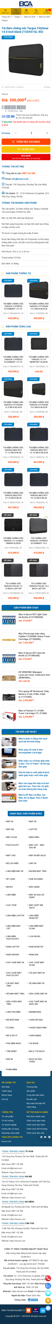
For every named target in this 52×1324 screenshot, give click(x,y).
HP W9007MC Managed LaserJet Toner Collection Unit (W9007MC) (34, 675)
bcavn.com (6, 1141)
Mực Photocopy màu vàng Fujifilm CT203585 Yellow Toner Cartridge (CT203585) (34, 636)
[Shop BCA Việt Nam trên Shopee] (28, 1310)
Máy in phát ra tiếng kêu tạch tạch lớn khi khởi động (33, 740)
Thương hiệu (32, 1087)
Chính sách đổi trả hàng (37, 1129)
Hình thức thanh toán (36, 1116)
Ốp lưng (10, 879)
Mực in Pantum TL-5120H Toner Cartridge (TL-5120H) (33, 712)
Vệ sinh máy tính (15, 994)
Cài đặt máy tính (12, 984)
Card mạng (35, 1035)
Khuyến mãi (32, 1099)
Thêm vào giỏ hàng (28, 141)
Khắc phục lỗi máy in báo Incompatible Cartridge (31, 751)
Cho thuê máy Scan (36, 963)
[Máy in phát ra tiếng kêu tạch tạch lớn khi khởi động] (9, 741)
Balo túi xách (29, 17)
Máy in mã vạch (37, 855)
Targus (17, 17)
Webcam (33, 954)
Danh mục (5, 13)
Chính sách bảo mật (35, 1133)
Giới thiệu (6, 1087)
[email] (48, 1293)
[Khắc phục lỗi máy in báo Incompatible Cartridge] (9, 752)
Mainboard (35, 1012)
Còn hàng (8, 37)
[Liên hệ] (48, 1301)
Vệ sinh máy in (36, 983)
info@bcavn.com (20, 179)
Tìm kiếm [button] (16, 13)
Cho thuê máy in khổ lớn (38, 1002)
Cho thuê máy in (15, 962)
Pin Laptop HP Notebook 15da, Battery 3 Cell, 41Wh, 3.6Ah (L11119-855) (34, 694)
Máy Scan (11, 837)
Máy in (9, 821)
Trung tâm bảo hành (35, 1095)
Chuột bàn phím (37, 1027)
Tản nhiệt (11, 1051)
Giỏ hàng (46, 11)
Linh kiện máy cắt (13, 927)
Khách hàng (7, 1095)
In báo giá (28, 149)
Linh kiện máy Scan (36, 927)
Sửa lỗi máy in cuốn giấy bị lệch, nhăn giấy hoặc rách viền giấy (34, 774)
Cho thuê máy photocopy (13, 974)
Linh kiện (11, 895)
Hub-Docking (36, 879)
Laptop (33, 829)
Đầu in (9, 1059)
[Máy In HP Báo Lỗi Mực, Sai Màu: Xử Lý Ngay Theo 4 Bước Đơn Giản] (9, 797)
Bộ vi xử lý (11, 1035)
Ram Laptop (12, 947)
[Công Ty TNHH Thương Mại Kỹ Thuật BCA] (26, 4)
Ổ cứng (10, 1027)
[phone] (48, 1278)
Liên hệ (5, 1099)
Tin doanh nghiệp (9, 1125)
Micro (9, 887)
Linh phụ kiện (13, 1012)
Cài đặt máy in (37, 973)
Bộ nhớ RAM (12, 1020)
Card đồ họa (36, 1020)
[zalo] (48, 1286)
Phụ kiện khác (13, 1043)
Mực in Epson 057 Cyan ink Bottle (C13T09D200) (32, 654)
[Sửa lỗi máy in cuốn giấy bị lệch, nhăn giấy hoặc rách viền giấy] (9, 775)
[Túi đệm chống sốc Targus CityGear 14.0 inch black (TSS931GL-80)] (26, 60)
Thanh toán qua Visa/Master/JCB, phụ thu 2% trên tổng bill (32, 116)
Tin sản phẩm (7, 1116)
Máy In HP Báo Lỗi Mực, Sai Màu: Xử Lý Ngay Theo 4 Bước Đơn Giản (33, 798)
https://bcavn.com (17, 1172)
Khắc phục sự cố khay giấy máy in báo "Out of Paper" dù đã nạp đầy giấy (34, 764)
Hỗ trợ (36, 13)
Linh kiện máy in (14, 871)
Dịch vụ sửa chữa (35, 1060)
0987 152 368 (17, 1164)
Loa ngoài (34, 936)
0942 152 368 (32, 1287)
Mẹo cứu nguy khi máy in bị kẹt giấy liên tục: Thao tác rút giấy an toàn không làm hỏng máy (34, 786)
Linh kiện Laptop (15, 915)
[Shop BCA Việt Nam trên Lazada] (35, 1310)
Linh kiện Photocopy (12, 937)
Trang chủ (6, 17)
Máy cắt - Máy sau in (36, 846)
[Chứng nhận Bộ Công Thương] (32, 1300)
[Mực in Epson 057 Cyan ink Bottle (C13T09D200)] (9, 659)
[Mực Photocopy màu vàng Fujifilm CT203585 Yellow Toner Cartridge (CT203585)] (9, 639)
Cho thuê (11, 905)
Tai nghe (33, 1043)
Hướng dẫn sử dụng (10, 1129)
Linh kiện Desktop (34, 916)
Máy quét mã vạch (36, 906)
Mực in (32, 821)
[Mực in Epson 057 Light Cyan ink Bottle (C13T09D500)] (9, 620)
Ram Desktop (36, 947)
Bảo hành (34, 887)
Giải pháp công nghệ (10, 1133)
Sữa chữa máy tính (14, 1002)
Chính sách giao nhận (36, 1120)
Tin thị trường (7, 1120)
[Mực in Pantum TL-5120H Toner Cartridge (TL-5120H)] (9, 716)
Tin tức (26, 13)
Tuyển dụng (7, 1091)
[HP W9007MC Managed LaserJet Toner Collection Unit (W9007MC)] (9, 678)
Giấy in (32, 863)
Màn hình (34, 837)
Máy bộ (10, 829)
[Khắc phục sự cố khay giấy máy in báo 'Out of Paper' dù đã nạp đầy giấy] (9, 763)
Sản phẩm (31, 1091)
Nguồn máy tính (37, 871)
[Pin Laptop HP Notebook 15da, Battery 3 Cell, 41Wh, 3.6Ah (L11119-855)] (9, 697)
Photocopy (12, 845)
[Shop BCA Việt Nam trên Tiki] (42, 1310)
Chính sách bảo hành (36, 1125)
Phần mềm (11, 1069)
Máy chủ (10, 855)
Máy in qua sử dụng (36, 896)
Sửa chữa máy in (38, 994)
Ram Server (12, 954)
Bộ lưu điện (12, 863)
